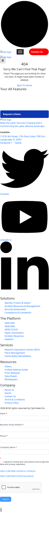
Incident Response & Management (22, 306)
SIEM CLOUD (11, 329)
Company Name (8, 447)
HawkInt (9, 339)
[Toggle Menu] (20, 51)
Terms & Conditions (15, 399)
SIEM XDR (10, 323)
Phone (4, 436)
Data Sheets (11, 376)
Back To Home (24, 85)
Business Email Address (12, 424)
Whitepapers (11, 379)
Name (3, 413)
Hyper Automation (14, 332)
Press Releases (12, 372)
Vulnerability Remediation (18, 356)
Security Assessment (15, 309)
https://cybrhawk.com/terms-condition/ (18, 471)
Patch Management (15, 352)
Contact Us (37, 51)
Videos (8, 366)
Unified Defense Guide (16, 369)
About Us (9, 389)
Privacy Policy (12, 402)
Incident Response (14, 336)
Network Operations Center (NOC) (22, 349)
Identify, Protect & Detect (18, 302)
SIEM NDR (10, 326)
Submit (5, 499)
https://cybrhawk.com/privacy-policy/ (17, 476)
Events (8, 393)
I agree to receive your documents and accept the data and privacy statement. (24, 463)
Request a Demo (12, 114)
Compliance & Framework (18, 312)
